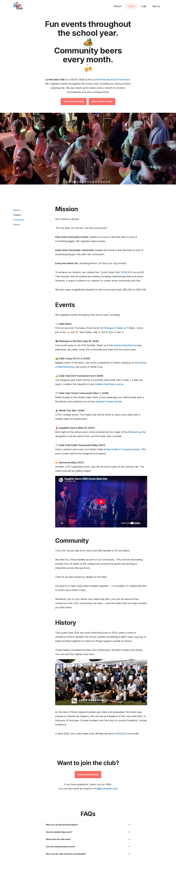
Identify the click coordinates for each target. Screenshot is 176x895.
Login (143, 6)
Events (131, 6)
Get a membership (74, 101)
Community (18, 219)
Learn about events (101, 101)
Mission (118, 6)
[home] (18, 6)
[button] (5, 149)
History (16, 224)
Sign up (156, 6)
